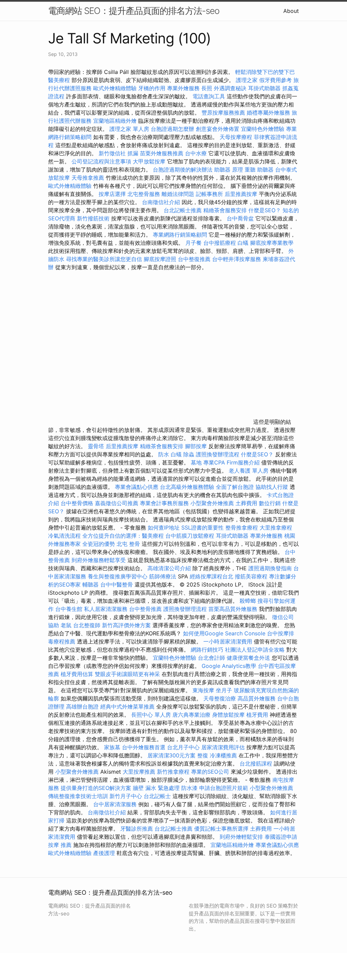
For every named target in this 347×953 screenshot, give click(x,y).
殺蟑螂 (248, 600)
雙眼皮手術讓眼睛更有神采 (127, 674)
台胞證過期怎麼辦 (172, 128)
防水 (163, 454)
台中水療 (196, 153)
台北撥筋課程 (256, 763)
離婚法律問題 (178, 194)
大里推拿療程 (276, 527)
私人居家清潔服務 (105, 608)
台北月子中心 (183, 747)
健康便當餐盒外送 (248, 657)
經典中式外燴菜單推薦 (127, 706)
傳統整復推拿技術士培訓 (78, 796)
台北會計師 (211, 657)
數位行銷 (270, 503)
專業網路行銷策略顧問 (180, 234)
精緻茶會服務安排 (225, 210)
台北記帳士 (157, 796)
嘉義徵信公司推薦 (116, 503)
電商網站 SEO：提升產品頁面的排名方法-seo (133, 10)
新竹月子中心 (125, 796)
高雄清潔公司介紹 (169, 568)
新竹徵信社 (112, 153)
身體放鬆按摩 (229, 714)
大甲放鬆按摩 (150, 161)
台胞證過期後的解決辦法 (182, 169)
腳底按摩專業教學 (271, 242)
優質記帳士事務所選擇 (221, 828)
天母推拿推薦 (88, 177)
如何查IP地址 (164, 527)
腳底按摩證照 (160, 259)
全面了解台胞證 (235, 486)
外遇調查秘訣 (230, 88)
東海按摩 (203, 690)
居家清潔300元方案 (171, 755)
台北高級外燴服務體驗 (188, 486)
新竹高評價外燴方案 (126, 625)
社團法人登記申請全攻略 (255, 649)
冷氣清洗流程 (64, 535)
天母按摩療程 (236, 137)
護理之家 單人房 (129, 128)
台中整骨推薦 (146, 608)
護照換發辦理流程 (217, 454)
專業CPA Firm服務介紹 (231, 462)
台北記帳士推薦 (183, 210)
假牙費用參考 (275, 80)
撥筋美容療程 (251, 576)
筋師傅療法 (162, 576)
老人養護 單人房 (248, 470)
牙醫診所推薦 (136, 828)
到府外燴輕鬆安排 (241, 836)
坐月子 (224, 690)
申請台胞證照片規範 (223, 788)
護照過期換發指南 (270, 568)
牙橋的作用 (151, 88)
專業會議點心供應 (136, 486)
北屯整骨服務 (144, 194)
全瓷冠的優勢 (98, 543)
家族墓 (112, 747)
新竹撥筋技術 (93, 218)
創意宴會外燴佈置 (217, 128)
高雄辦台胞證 (82, 706)
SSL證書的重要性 (202, 527)
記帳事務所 (209, 194)
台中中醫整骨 (117, 584)
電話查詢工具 (208, 96)
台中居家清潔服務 (115, 804)
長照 (206, 88)
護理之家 (247, 80)
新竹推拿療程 (173, 771)
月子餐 (193, 242)
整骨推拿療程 (241, 527)
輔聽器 (90, 584)
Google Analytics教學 (229, 665)
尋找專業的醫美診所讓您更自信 (104, 259)
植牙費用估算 (77, 674)
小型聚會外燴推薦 (212, 503)
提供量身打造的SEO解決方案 (96, 788)
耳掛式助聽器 (264, 88)
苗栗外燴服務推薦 (161, 153)
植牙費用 (257, 714)
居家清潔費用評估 (223, 747)
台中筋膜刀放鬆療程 (190, 535)
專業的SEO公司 (210, 771)
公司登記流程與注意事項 (101, 161)
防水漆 (189, 788)
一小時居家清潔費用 (227, 641)
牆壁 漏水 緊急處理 (156, 788)
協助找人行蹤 (272, 486)
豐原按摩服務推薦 (224, 112)
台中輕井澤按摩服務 (237, 259)
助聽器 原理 (228, 169)
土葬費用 (246, 503)
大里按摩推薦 (139, 771)
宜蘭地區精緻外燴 (115, 120)
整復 (202, 755)
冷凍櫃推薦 (223, 755)
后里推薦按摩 (242, 194)
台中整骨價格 (78, 503)
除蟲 (188, 454)
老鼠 (66, 625)
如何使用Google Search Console (224, 633)
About (291, 10)
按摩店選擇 (113, 194)
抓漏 (132, 153)
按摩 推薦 (60, 844)
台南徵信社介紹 (161, 202)
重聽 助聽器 (259, 169)
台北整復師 (86, 625)
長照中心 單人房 (151, 714)
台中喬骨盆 (240, 218)
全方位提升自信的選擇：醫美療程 (123, 535)
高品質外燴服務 (256, 698)
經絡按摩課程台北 (211, 576)
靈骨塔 (96, 446)
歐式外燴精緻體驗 (115, 88)
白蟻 (243, 242)
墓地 (196, 462)
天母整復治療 (219, 698)
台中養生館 (68, 608)
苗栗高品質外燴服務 (233, 608)
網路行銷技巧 (207, 649)
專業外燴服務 (183, 88)
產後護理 (104, 853)
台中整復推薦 (194, 259)
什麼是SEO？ (264, 210)
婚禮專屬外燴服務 (269, 112)
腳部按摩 (196, 446)
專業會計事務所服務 (164, 503)
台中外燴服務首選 (143, 747)
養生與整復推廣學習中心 (118, 576)
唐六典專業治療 (191, 714)
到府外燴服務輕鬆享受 (99, 560)
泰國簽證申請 (281, 836)
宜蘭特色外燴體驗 (262, 128)
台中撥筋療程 (220, 242)
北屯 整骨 (128, 543)
